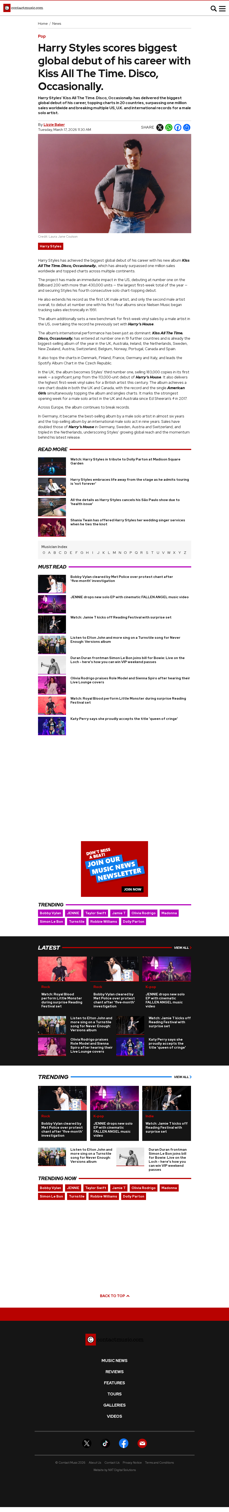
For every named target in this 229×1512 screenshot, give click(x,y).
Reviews (115, 1372)
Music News (114, 1361)
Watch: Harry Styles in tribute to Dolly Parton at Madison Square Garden (125, 461)
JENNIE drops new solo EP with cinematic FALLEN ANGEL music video (129, 597)
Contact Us (111, 1463)
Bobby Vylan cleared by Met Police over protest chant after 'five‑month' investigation (121, 579)
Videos (114, 1416)
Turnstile (77, 921)
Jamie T (119, 913)
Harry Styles (50, 246)
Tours (114, 1394)
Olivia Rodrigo (143, 913)
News (56, 23)
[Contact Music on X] (86, 1443)
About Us (95, 1463)
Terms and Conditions (159, 1463)
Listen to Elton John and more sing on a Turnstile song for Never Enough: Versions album (125, 639)
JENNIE (73, 913)
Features (114, 1383)
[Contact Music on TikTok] (105, 1443)
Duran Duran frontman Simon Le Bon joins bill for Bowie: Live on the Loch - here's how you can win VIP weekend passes (127, 660)
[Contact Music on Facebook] (123, 1443)
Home (43, 23)
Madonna (169, 913)
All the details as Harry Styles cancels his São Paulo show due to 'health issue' (125, 502)
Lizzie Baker (54, 124)
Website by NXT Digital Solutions (114, 1470)
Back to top (113, 1296)
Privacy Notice (132, 1463)
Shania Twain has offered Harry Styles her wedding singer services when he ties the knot (127, 522)
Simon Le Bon (51, 921)
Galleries (114, 1405)
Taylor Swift (95, 913)
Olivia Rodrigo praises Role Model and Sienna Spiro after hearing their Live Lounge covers (130, 680)
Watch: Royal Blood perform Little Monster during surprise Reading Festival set (128, 700)
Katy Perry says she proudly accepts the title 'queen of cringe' (124, 719)
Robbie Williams (103, 921)
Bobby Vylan (50, 913)
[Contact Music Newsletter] (142, 1443)
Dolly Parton (133, 921)
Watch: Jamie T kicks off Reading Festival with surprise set (121, 617)
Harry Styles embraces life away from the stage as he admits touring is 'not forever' (129, 481)
